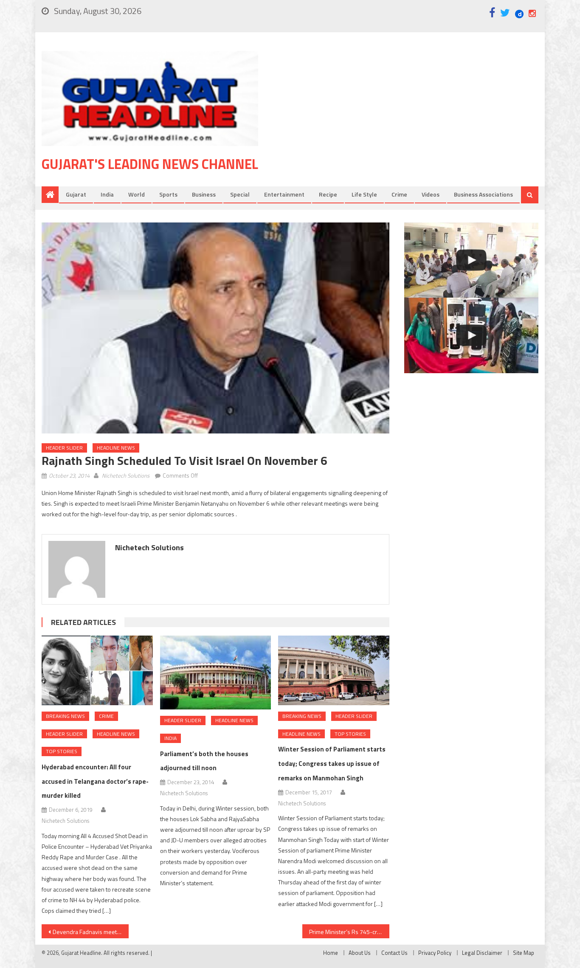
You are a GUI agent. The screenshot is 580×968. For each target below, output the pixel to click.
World (136, 194)
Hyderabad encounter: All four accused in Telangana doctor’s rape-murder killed (95, 781)
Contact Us (394, 952)
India (107, 194)
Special (240, 194)
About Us (360, 952)
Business (204, 194)
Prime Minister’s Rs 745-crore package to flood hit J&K (349, 931)
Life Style (364, 194)
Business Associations (483, 194)
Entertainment (284, 194)
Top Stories (61, 751)
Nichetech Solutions (125, 475)
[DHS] (471, 335)
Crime (399, 194)
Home (330, 952)
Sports (168, 194)
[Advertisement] (411, 118)
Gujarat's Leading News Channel (150, 164)
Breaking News (65, 716)
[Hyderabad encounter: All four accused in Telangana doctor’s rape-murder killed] (97, 670)
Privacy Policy (434, 952)
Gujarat (76, 194)
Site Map (523, 952)
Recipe (328, 194)
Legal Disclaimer (482, 952)
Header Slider (64, 448)
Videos (430, 194)
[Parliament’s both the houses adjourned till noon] (215, 672)
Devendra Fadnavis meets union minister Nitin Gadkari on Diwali (91, 931)
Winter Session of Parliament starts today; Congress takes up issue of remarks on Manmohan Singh (332, 763)
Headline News (116, 448)
